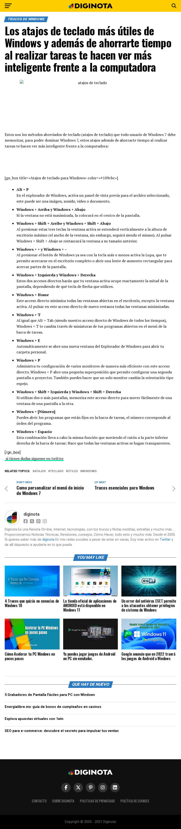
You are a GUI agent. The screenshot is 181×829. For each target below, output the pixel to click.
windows (89, 471)
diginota (31, 514)
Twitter (165, 540)
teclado (56, 471)
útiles (73, 471)
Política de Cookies (134, 800)
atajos (40, 471)
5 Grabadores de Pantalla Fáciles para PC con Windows (50, 695)
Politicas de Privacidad (97, 800)
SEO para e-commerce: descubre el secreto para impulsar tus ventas (62, 731)
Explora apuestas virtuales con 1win (34, 719)
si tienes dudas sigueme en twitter (34, 458)
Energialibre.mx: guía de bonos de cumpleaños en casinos (53, 707)
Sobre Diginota (63, 800)
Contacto (39, 800)
